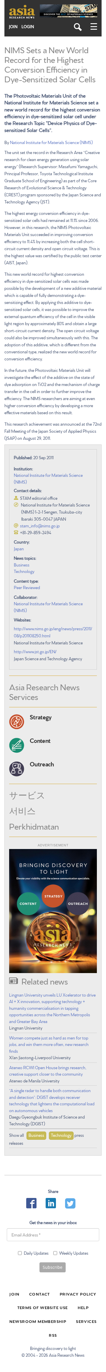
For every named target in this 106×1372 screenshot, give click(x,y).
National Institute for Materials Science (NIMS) (51, 142)
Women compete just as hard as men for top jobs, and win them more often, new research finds (49, 1044)
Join (13, 26)
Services (86, 1321)
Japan (19, 548)
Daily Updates (36, 1253)
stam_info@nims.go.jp (40, 525)
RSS (53, 1335)
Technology (24, 571)
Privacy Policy (78, 1293)
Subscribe (52, 1267)
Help (83, 1307)
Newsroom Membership (38, 1321)
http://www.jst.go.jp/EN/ (35, 651)
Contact (39, 1293)
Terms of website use (42, 1307)
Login (27, 26)
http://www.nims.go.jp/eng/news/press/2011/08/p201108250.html (53, 632)
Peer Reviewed (27, 587)
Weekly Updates (73, 1253)
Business (21, 564)
